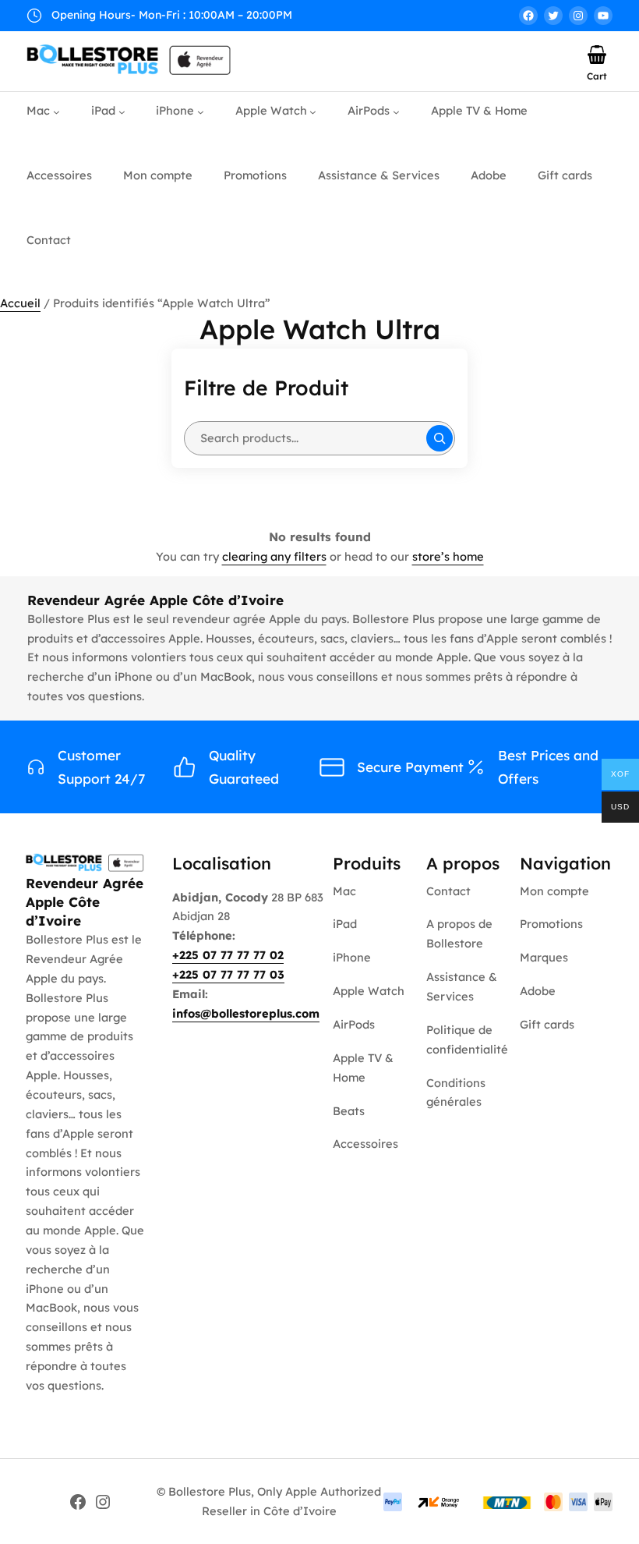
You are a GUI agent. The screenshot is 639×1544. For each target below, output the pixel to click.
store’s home (448, 556)
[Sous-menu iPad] (121, 111)
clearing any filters (274, 556)
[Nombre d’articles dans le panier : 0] (597, 54)
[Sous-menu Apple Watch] (312, 111)
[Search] (439, 438)
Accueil (20, 303)
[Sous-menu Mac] (56, 111)
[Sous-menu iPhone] (200, 111)
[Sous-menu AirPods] (396, 111)
